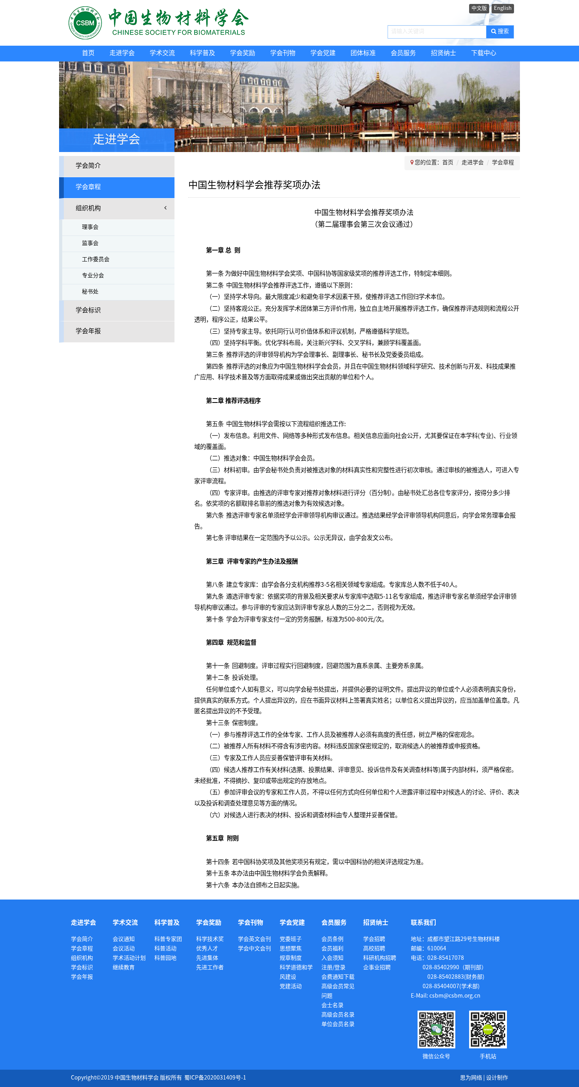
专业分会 (93, 276)
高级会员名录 (337, 1015)
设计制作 (497, 1078)
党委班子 (291, 939)
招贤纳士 (443, 53)
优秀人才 (207, 949)
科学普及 (202, 53)
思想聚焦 (291, 949)
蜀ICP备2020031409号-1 (215, 1078)
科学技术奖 (210, 939)
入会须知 (332, 958)
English (503, 8)
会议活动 (124, 949)
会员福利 (332, 949)
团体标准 (363, 53)
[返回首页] (174, 23)
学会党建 (323, 53)
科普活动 (165, 949)
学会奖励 (242, 53)
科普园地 (165, 958)
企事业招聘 (377, 968)
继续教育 (124, 968)
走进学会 (122, 53)
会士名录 (332, 1006)
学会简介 (88, 166)
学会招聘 (374, 939)
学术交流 (162, 53)
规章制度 (291, 958)
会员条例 (332, 939)
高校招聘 (374, 949)
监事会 (90, 244)
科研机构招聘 (379, 958)
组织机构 (88, 208)
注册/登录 (333, 968)
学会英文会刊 (254, 939)
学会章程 (88, 187)
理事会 (90, 227)
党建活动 (291, 987)
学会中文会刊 (254, 949)
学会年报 (88, 331)
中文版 (479, 8)
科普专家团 (168, 939)
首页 (88, 53)
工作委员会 (95, 260)
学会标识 (88, 310)
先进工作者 (210, 968)
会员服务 (403, 53)
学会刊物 (282, 53)
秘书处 (90, 292)
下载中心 (483, 53)
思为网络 (471, 1078)
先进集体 (207, 958)
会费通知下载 (337, 977)
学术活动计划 (129, 958)
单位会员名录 (337, 1025)
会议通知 (124, 939)
